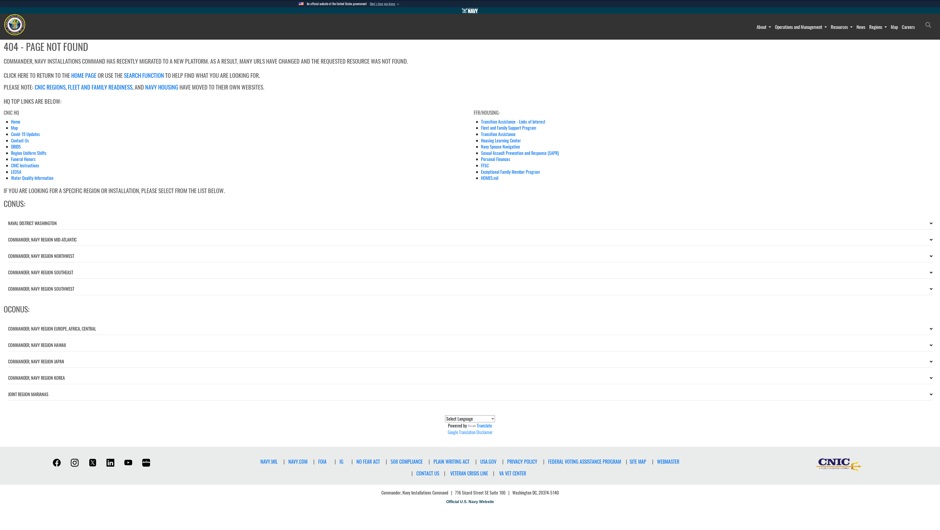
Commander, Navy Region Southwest (41, 289)
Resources (840, 27)
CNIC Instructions (25, 165)
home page (83, 75)
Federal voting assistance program (584, 461)
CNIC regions (50, 87)
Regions (876, 27)
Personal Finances (495, 159)
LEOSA (16, 172)
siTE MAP (638, 461)
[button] (385, 3)
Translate (484, 426)
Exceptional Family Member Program (510, 172)
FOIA (322, 461)
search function (144, 75)
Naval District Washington (32, 223)
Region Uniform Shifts (29, 153)
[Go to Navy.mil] (470, 10)
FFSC (485, 165)
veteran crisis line (469, 473)
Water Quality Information (32, 178)
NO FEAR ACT (368, 461)
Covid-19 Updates (25, 134)
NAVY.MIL (269, 461)
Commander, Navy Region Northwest (41, 256)
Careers (908, 27)
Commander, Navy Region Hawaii (37, 345)
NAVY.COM (297, 461)
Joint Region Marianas (28, 394)
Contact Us (20, 141)
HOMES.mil (489, 178)
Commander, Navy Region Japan (36, 361)
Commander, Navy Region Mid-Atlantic (42, 240)
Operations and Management (799, 27)
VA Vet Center (512, 473)
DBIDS (16, 147)
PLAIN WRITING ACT (452, 461)
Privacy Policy (522, 461)
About (762, 27)
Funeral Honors (23, 159)
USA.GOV (488, 461)
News (861, 27)
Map (894, 27)
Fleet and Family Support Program (508, 128)
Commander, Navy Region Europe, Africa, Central (52, 329)
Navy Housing (161, 87)
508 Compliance (407, 461)
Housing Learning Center (501, 141)
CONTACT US (427, 473)
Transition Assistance (498, 134)
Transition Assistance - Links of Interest (513, 122)
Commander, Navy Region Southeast (40, 272)
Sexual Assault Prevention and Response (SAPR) (520, 153)
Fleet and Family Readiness (100, 87)
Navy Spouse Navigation (500, 147)
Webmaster (668, 461)
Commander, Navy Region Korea (36, 378)
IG (341, 461)
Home (15, 122)
